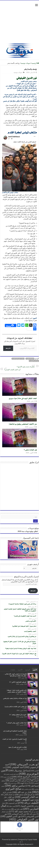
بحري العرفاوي (24, 780)
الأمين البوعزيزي (20, 771)
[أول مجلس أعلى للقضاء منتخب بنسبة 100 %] (33, 709)
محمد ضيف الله (18, 811)
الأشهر (35, 670)
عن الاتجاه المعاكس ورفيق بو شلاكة (23, 423)
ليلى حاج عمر (17, 809)
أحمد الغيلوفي (15, 767)
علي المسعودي (11, 803)
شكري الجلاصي (26, 789)
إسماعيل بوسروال (19, 770)
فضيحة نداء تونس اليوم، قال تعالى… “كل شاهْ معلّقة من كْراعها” (15, 675)
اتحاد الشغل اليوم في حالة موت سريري (23, 398)
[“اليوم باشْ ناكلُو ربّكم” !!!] (33, 717)
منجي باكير (31, 814)
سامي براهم (15, 785)
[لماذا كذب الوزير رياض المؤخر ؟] (33, 725)
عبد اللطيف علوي (21, 799)
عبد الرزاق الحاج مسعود (25, 794)
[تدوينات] (20, 50)
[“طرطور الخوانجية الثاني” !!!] (33, 684)
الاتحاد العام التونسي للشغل (11, 774)
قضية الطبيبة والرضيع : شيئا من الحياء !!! (15, 740)
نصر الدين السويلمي (16, 814)
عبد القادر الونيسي (27, 797)
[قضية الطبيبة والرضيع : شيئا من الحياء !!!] (33, 741)
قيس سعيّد (11, 806)
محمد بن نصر (34, 811)
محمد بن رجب (6, 809)
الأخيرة (20, 670)
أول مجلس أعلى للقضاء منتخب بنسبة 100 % (16, 707)
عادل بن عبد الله (22, 792)
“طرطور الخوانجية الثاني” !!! (18, 682)
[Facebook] (22, 842)
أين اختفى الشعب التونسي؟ (12, 369)
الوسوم (27, 670)
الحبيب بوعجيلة (29, 779)
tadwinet (14, 839)
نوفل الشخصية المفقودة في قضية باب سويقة (15, 732)
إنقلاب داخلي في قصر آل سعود (17, 747)
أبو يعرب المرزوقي (24, 764)
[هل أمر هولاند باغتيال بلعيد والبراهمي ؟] (33, 700)
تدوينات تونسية (25, 63)
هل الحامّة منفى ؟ (30, 449)
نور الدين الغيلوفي (26, 77)
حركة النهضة (22, 783)
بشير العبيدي (12, 780)
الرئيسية (34, 63)
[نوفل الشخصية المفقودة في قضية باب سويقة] (33, 733)
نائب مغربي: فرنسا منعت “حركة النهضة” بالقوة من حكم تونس (17, 691)
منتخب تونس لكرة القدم (18, 358)
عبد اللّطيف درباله (21, 801)
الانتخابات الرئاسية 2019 (25, 776)
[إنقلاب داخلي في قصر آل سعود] (33, 749)
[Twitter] (20, 842)
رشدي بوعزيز (12, 783)
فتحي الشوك (23, 806)
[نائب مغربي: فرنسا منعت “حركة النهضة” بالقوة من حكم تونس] (33, 692)
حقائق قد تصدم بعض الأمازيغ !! (26, 366)
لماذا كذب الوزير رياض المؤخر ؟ (16, 722)
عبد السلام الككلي (7, 794)
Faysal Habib (32, 839)
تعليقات (12, 670)
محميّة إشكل (32, 88)
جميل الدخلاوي (30, 358)
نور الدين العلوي (10, 816)
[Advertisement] (19, 22)
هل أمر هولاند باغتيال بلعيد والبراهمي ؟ (15, 699)
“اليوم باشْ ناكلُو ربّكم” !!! (18, 714)
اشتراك (8, 348)
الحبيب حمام (15, 779)
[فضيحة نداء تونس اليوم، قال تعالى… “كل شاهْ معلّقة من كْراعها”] (33, 676)
